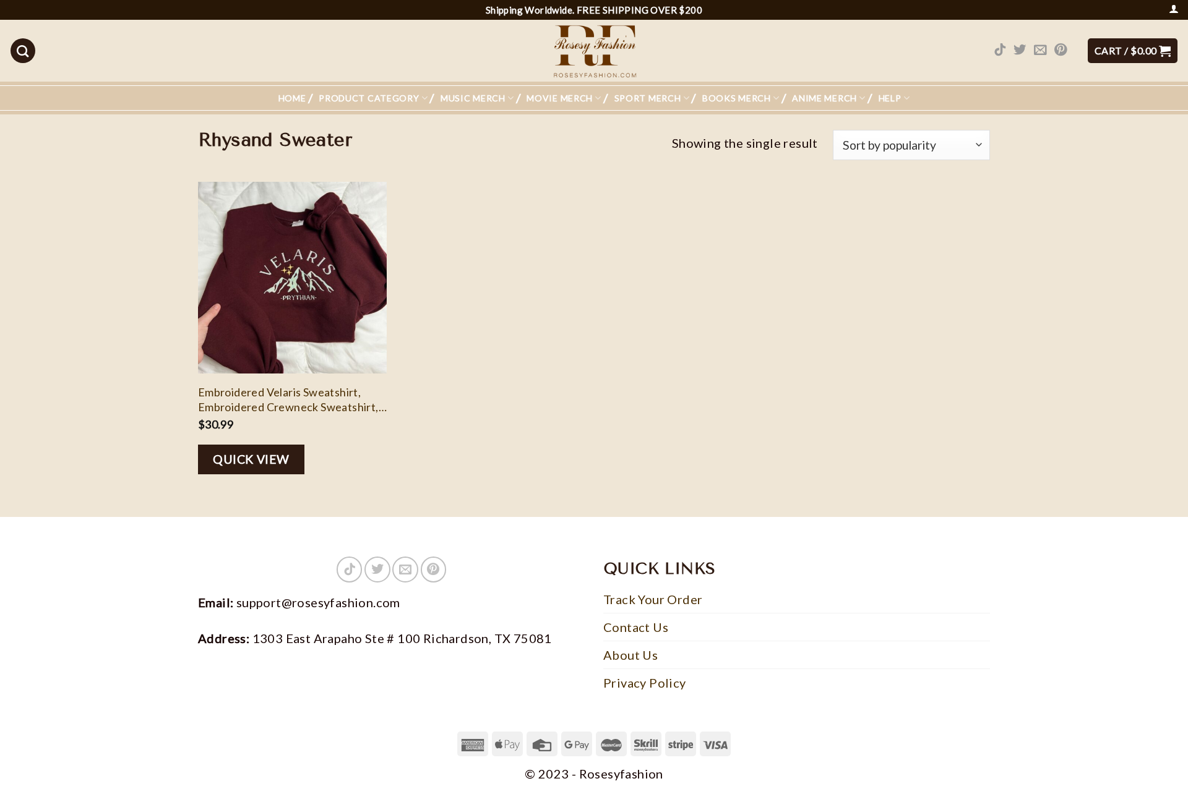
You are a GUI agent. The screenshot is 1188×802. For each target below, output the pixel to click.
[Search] (23, 50)
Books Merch (736, 98)
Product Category (369, 98)
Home (292, 98)
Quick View (251, 459)
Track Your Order (652, 599)
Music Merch (473, 98)
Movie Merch (560, 98)
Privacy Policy (644, 682)
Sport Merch (647, 98)
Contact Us (635, 627)
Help (890, 98)
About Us (630, 654)
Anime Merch (824, 98)
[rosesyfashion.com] (594, 51)
